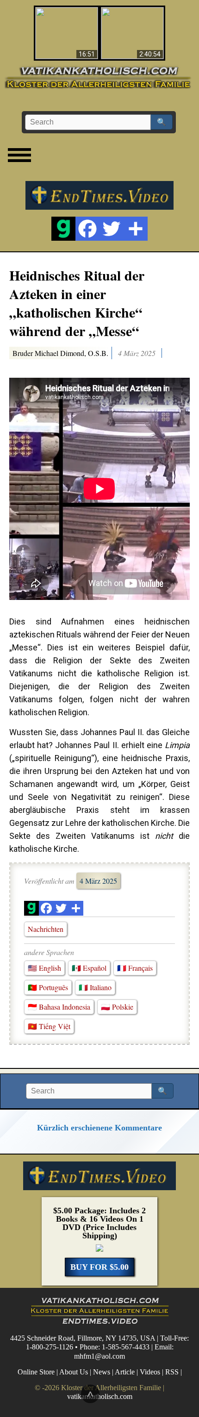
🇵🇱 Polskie (117, 1006)
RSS (172, 1372)
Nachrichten (45, 929)
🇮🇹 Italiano (95, 987)
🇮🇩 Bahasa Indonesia (59, 1006)
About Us (73, 1372)
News (101, 1372)
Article (125, 1372)
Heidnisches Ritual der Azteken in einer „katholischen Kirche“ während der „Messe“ (76, 303)
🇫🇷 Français (135, 968)
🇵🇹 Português (48, 987)
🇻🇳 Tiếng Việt (49, 1026)
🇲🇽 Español (89, 968)
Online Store (36, 1372)
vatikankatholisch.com (99, 1396)
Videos (150, 1372)
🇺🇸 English (44, 968)
